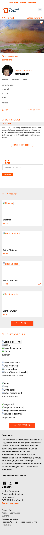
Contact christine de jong (22, 145)
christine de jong (22, 74)
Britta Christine (10, 250)
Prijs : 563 (6, 123)
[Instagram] (10, 483)
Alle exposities (22, 425)
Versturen (7, 175)
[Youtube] (16, 483)
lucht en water (10, 311)
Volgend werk (33, 18)
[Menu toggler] (40, 9)
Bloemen (7, 219)
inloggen (32, 2)
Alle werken (22, 323)
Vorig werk (9, 18)
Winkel (23, 2)
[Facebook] (4, 483)
